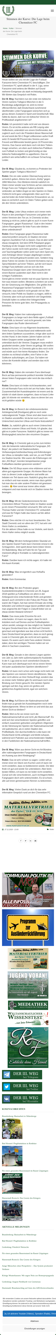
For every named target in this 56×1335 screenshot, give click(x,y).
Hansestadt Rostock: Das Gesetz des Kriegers (21, 1260)
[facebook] (21, 841)
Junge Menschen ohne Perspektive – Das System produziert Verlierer (27, 1267)
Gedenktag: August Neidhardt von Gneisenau (21, 1282)
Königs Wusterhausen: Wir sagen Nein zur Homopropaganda (28, 1275)
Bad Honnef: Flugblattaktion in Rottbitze (19, 1241)
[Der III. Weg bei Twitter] (28, 1086)
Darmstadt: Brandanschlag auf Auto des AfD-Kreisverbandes (28, 1288)
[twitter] (26, 841)
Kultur (52, 829)
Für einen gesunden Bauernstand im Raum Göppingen (25, 1253)
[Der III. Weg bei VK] (28, 1099)
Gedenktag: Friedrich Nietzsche (15, 1247)
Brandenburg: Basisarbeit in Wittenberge (19, 1235)
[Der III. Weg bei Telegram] (28, 1074)
